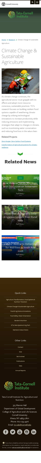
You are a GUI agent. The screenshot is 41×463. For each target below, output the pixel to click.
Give (20, 352)
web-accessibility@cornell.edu (21, 447)
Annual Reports (20, 370)
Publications (21, 361)
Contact (20, 347)
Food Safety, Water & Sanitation (20, 316)
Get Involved (20, 356)
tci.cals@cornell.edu (22, 424)
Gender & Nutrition (20, 320)
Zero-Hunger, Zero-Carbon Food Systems (16, 141)
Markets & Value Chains (20, 330)
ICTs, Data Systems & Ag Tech (20, 325)
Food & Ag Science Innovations (20, 311)
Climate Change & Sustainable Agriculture (20, 306)
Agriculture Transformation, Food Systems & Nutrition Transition (20, 300)
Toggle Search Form (32, 2)
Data (20, 366)
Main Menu (37, 2)
